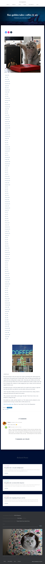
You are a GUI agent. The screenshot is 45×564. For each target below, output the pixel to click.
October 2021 (7, 119)
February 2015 (7, 176)
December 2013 (7, 201)
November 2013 (7, 203)
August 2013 (7, 210)
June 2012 (6, 239)
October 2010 (7, 281)
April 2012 (6, 243)
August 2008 (7, 336)
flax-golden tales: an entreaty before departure (14, 482)
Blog (37, 4)
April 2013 (6, 218)
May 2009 (6, 317)
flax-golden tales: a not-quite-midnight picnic (13, 467)
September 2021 (7, 121)
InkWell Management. (17, 515)
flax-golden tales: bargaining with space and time (14, 497)
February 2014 (7, 197)
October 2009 (7, 307)
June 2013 (6, 214)
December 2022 (7, 104)
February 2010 (7, 298)
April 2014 (6, 193)
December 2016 (7, 157)
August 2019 (7, 138)
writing (13, 4)
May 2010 (6, 292)
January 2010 (7, 300)
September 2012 (7, 233)
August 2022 (7, 108)
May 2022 (6, 113)
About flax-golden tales (8, 404)
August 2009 (7, 311)
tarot (20, 4)
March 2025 (7, 87)
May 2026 (6, 77)
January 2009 (7, 326)
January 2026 (7, 79)
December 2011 (7, 252)
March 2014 (7, 195)
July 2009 (6, 313)
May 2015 (6, 172)
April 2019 (6, 144)
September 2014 (7, 184)
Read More (6, 473)
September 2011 (7, 258)
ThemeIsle (40, 561)
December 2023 (7, 98)
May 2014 (6, 191)
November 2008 (7, 330)
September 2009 (7, 309)
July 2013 (6, 212)
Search (41, 525)
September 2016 (7, 161)
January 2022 (7, 115)
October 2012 (7, 231)
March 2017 (7, 155)
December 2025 (7, 81)
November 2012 (7, 229)
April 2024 (6, 96)
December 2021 (7, 117)
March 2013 (7, 220)
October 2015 (7, 165)
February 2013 (7, 222)
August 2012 (7, 235)
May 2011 (6, 267)
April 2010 (6, 294)
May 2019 (6, 142)
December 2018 (7, 146)
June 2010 (6, 290)
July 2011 (6, 262)
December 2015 (7, 163)
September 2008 (7, 334)
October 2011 (7, 256)
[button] (9, 4)
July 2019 (6, 140)
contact (19, 561)
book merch (31, 4)
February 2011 (7, 273)
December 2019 (7, 132)
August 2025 (7, 85)
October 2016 (7, 159)
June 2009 (6, 315)
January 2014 (7, 199)
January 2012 (7, 250)
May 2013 (6, 216)
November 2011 (7, 254)
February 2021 (7, 123)
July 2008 (6, 338)
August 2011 (7, 260)
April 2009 (6, 319)
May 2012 (6, 241)
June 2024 (6, 94)
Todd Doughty (19, 518)
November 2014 (7, 180)
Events (24, 4)
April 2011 (6, 269)
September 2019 (7, 136)
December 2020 (7, 125)
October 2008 (7, 332)
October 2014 (7, 182)
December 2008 (7, 328)
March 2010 (7, 296)
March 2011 (7, 271)
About (8, 4)
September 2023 (7, 100)
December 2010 (7, 277)
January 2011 (7, 275)
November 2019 (7, 134)
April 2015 (6, 174)
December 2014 (7, 178)
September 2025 (7, 83)
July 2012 (6, 237)
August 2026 (7, 75)
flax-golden (9, 407)
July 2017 (6, 153)
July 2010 (6, 288)
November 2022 (7, 106)
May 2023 (6, 102)
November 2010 (7, 279)
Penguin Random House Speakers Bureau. (23, 521)
